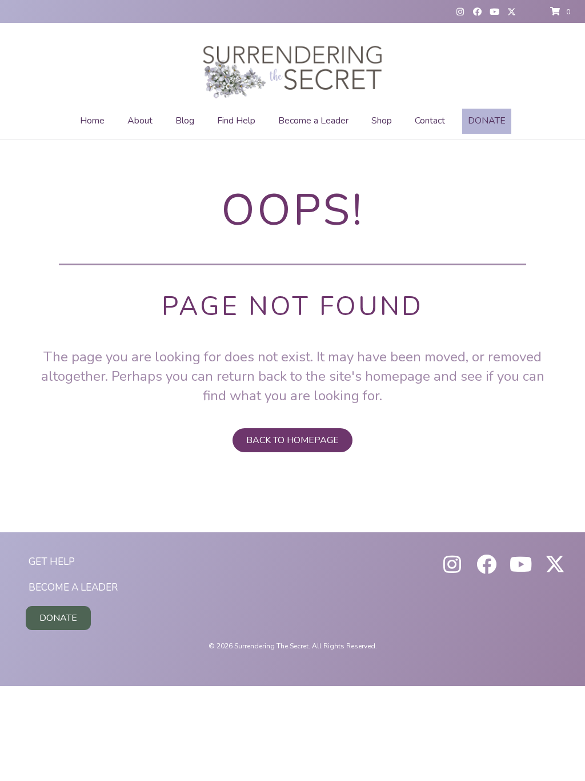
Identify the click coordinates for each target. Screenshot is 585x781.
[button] (460, 11)
